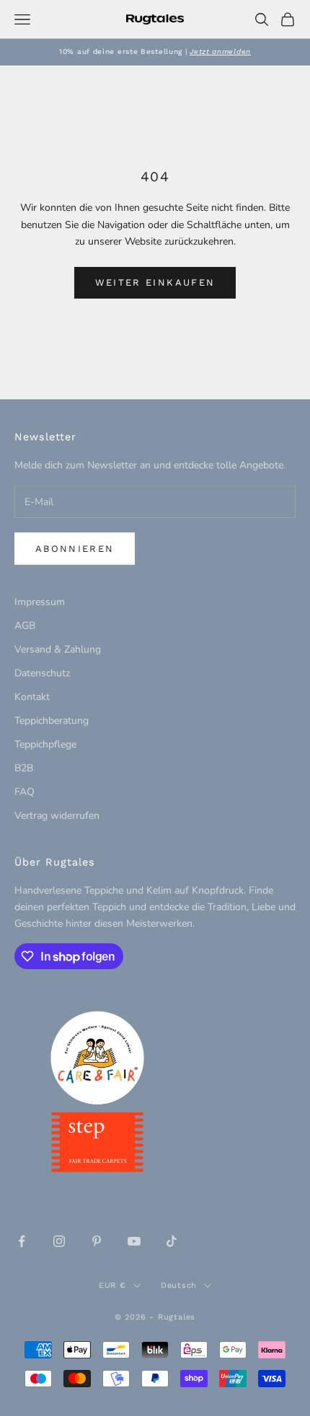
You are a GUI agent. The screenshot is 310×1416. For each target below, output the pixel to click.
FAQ (24, 792)
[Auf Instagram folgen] (59, 1241)
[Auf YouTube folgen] (134, 1241)
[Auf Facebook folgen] (21, 1241)
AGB (24, 625)
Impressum (39, 602)
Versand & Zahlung (57, 649)
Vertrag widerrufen (56, 815)
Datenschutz (42, 673)
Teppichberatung (51, 720)
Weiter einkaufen (155, 282)
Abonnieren (74, 548)
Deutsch (179, 1285)
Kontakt (32, 697)
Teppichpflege (45, 744)
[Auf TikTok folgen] (171, 1241)
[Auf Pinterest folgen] (96, 1241)
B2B (23, 768)
